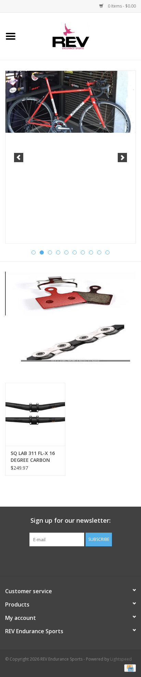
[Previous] (18, 157)
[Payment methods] (129, 668)
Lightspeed (121, 659)
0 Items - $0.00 (121, 6)
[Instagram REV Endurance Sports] (107, 560)
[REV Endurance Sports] (81, 35)
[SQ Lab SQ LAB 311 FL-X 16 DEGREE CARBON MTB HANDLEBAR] (35, 414)
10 (107, 252)
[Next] (122, 157)
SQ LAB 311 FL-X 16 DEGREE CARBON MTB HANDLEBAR (33, 457)
